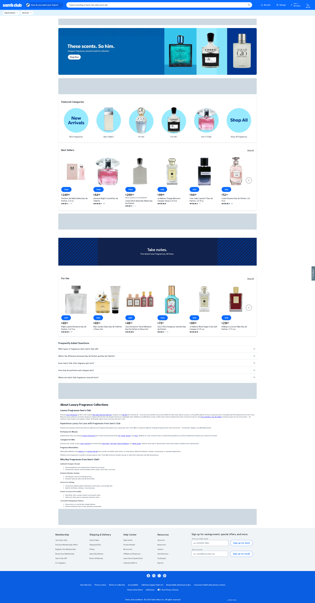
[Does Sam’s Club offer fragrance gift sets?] (254, 363)
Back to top (232, 600)
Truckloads (162, 558)
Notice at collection (117, 584)
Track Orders (94, 540)
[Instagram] (153, 575)
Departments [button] (9, 13)
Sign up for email (241, 553)
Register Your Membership (65, 549)
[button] (296, 5)
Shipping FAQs (95, 544)
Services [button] (25, 13)
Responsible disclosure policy (178, 584)
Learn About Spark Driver (133, 558)
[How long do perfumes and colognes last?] (254, 370)
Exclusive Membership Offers (66, 544)
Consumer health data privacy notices (209, 584)
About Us (161, 540)
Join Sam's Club (61, 540)
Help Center (128, 540)
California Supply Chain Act (152, 584)
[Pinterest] (164, 575)
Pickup (91, 549)
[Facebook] (148, 575)
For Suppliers (60, 563)
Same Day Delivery (96, 554)
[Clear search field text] (243, 5)
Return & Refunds (96, 558)
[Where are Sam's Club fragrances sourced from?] (254, 377)
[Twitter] (159, 575)
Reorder (267, 5)
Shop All (250, 150)
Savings (282, 5)
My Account (127, 549)
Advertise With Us (130, 563)
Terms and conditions (134, 599)
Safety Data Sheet (135, 589)
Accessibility (133, 584)
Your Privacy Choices (170, 589)
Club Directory (163, 554)
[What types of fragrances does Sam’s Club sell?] (254, 349)
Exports (161, 563)
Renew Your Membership (64, 554)
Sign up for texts (241, 542)
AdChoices (150, 589)
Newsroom (162, 544)
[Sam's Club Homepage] (12, 5)
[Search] (249, 5)
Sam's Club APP (61, 558)
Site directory (86, 584)
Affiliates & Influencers (132, 554)
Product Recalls (129, 544)
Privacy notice (100, 584)
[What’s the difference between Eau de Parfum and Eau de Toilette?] (254, 356)
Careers (160, 549)
